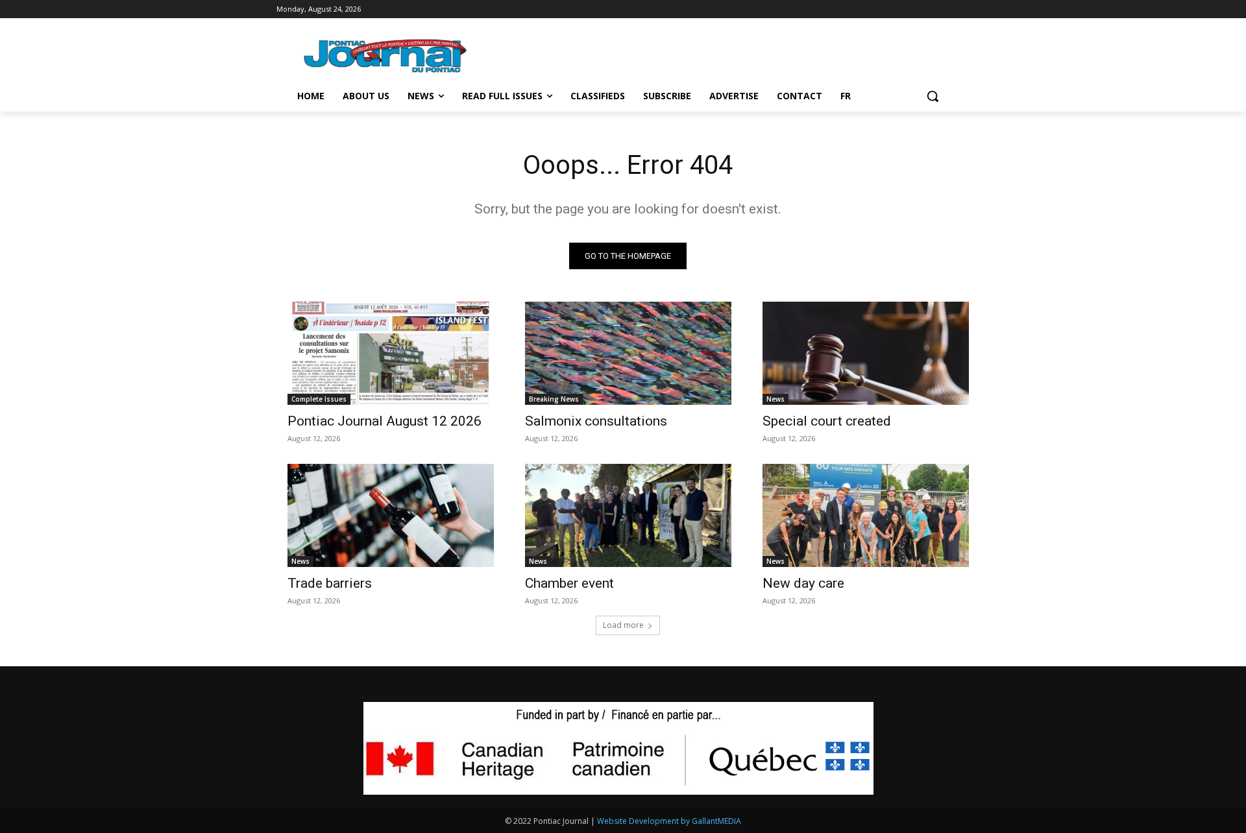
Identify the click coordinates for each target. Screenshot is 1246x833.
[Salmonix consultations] (628, 353)
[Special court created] (866, 353)
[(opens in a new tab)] (390, 353)
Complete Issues (319, 399)
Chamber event (569, 583)
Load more (623, 625)
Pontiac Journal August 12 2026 (384, 421)
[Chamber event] (628, 515)
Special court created (827, 421)
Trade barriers (329, 583)
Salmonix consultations (596, 421)
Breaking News (554, 399)
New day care (803, 583)
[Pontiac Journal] (386, 55)
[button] (932, 96)
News (775, 399)
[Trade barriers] (390, 515)
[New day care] (866, 515)
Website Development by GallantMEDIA (669, 821)
